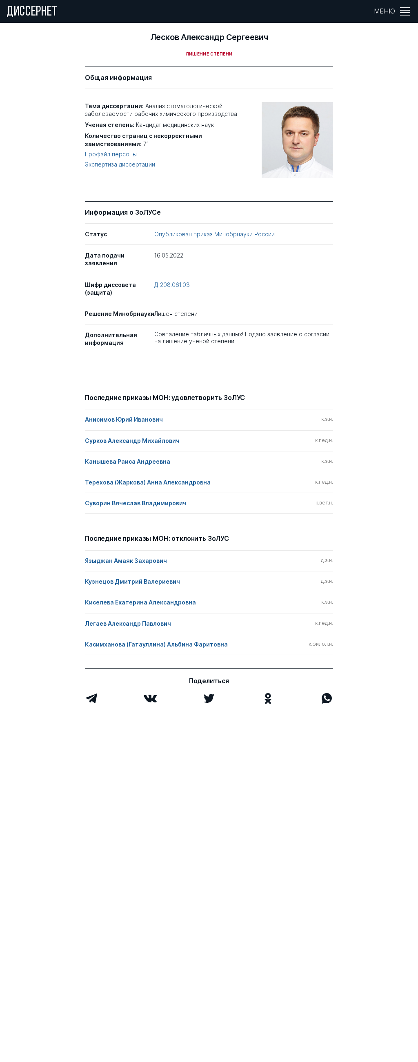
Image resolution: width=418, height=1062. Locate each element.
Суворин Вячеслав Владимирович (136, 503)
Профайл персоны (111, 154)
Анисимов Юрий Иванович (124, 419)
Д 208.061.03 (172, 284)
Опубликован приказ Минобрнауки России (214, 234)
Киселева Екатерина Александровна (140, 602)
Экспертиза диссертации (120, 164)
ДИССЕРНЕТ (32, 12)
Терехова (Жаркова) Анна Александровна (148, 482)
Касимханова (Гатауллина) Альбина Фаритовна (156, 644)
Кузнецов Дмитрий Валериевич (132, 581)
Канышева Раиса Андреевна (127, 461)
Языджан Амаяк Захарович (126, 560)
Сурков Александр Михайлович (132, 440)
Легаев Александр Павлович (128, 623)
